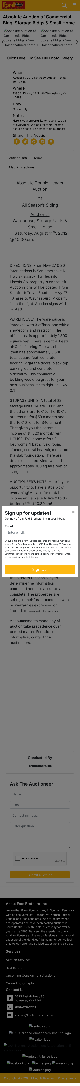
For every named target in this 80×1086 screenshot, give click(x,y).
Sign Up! (40, 569)
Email (9, 526)
